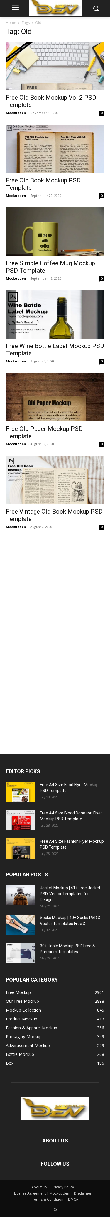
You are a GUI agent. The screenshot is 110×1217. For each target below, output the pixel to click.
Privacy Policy (63, 1187)
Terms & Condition (47, 1199)
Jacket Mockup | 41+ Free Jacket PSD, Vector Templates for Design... (70, 893)
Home (11, 22)
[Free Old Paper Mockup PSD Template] (55, 397)
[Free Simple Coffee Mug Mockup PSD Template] (55, 231)
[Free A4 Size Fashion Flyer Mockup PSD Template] (20, 848)
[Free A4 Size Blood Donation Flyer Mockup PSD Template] (20, 820)
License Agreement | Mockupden (41, 1193)
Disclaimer (83, 1193)
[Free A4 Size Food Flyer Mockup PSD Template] (20, 792)
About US (39, 1187)
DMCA (73, 1199)
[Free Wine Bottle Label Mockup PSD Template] (55, 314)
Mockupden (16, 113)
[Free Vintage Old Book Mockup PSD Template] (55, 480)
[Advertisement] (50, 639)
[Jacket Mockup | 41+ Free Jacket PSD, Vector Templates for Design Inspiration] (20, 895)
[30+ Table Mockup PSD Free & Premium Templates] (20, 953)
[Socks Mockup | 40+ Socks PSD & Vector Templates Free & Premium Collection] (20, 925)
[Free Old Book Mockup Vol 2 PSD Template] (55, 66)
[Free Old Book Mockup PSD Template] (55, 149)
